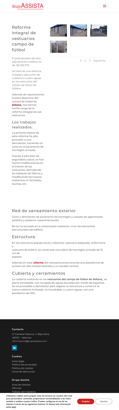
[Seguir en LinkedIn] (14, 347)
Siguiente (99, 60)
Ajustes (104, 401)
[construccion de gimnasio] (58, 36)
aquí (14, 407)
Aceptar (86, 401)
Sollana (16, 104)
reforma (38, 262)
